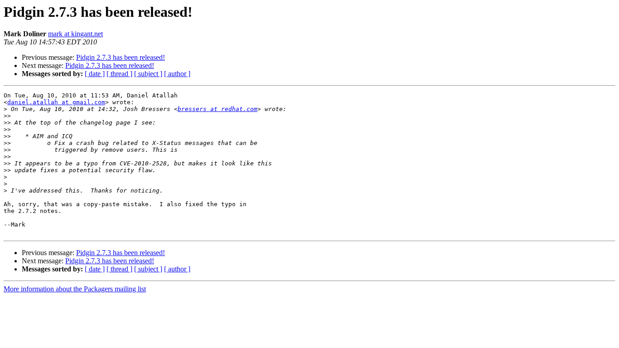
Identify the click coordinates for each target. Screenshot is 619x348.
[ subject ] (148, 73)
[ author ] (177, 73)
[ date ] (95, 73)
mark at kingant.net (75, 34)
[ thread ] (119, 73)
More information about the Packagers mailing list (75, 289)
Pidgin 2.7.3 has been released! (120, 57)
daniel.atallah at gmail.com (56, 102)
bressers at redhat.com (217, 109)
